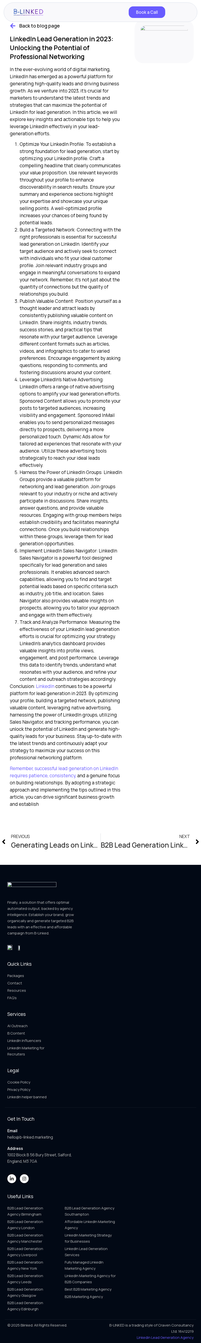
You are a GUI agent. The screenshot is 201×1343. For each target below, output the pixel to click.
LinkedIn (45, 686)
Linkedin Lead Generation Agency (165, 1337)
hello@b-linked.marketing (30, 1137)
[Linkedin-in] (11, 1178)
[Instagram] (24, 1178)
